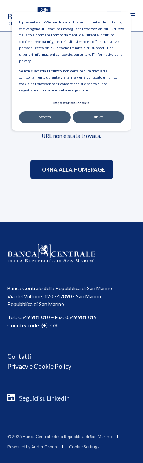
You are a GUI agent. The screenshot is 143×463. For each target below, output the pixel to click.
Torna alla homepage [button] (71, 169)
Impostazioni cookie (71, 103)
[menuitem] (59, 436)
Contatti (19, 356)
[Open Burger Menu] (132, 16)
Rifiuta (98, 116)
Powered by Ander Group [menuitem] (32, 446)
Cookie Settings (84, 446)
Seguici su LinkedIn (44, 398)
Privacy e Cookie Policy (39, 366)
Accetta (44, 116)
